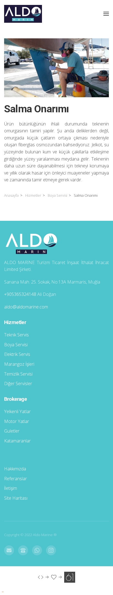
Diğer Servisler (18, 384)
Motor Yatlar (16, 421)
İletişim (10, 488)
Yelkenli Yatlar (17, 411)
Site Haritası (15, 498)
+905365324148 (20, 294)
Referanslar (15, 479)
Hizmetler (33, 195)
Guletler (11, 431)
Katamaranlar (17, 441)
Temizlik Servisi (18, 374)
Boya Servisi (57, 195)
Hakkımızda (15, 469)
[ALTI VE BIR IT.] (56, 577)
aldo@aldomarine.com (26, 307)
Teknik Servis (16, 335)
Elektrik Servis (17, 354)
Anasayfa (11, 195)
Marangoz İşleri (19, 364)
